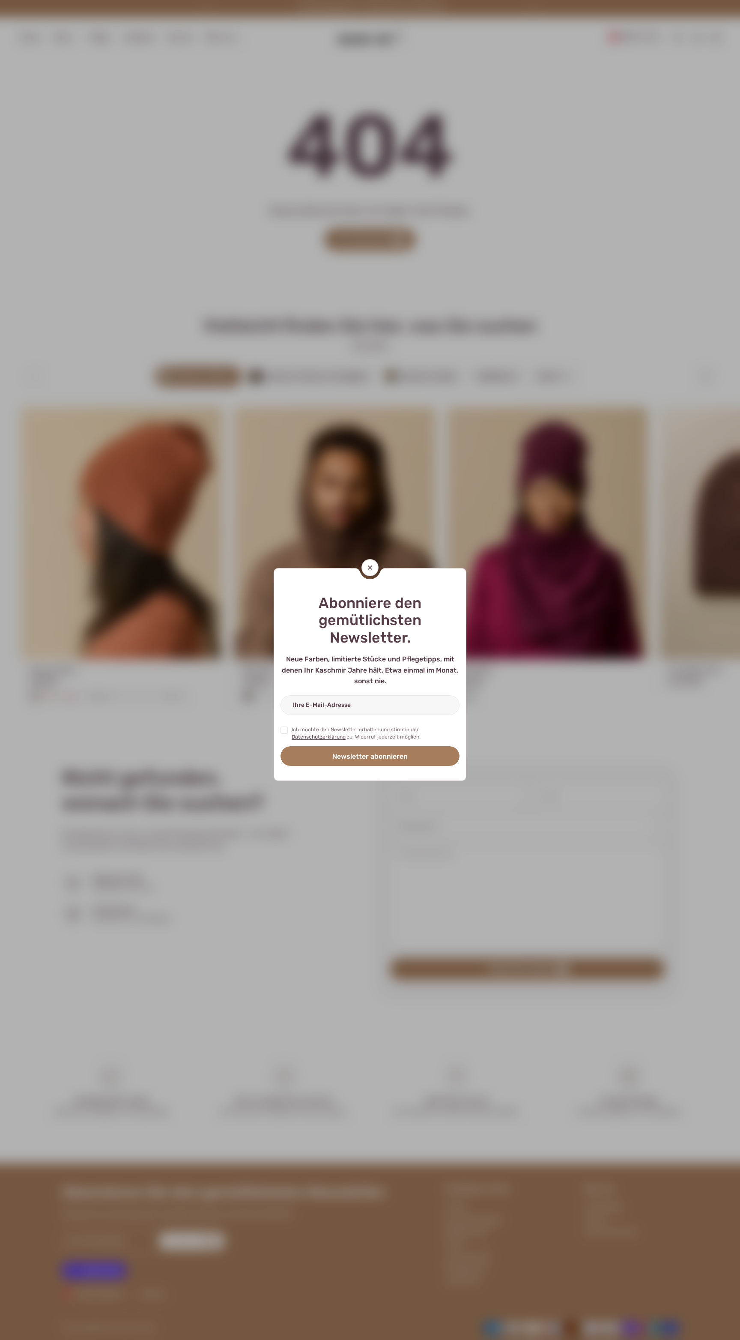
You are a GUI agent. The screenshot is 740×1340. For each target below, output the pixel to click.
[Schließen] (370, 567)
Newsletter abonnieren (370, 756)
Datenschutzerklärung (319, 737)
